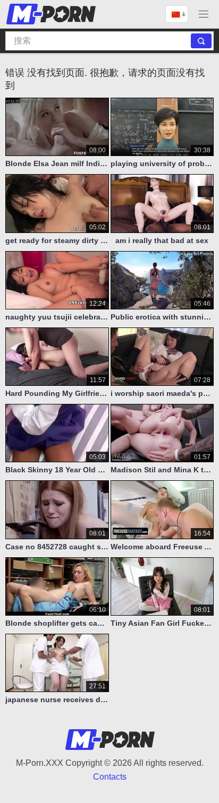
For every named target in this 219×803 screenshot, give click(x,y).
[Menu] (203, 14)
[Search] (201, 40)
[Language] (176, 14)
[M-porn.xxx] (52, 14)
